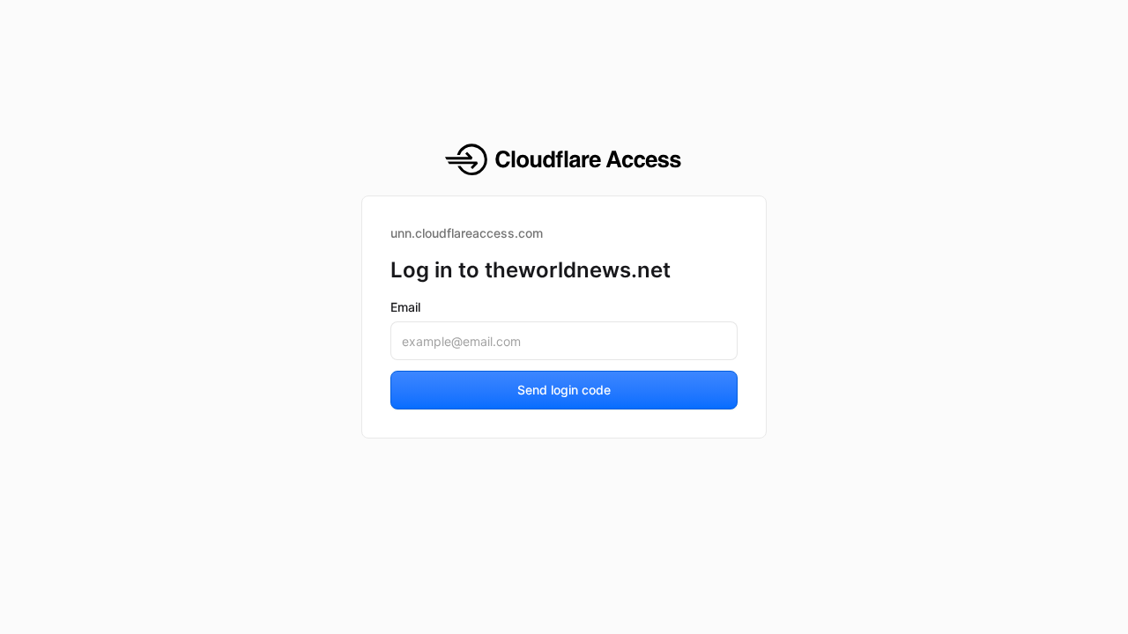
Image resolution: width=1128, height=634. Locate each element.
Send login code (564, 389)
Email (405, 306)
